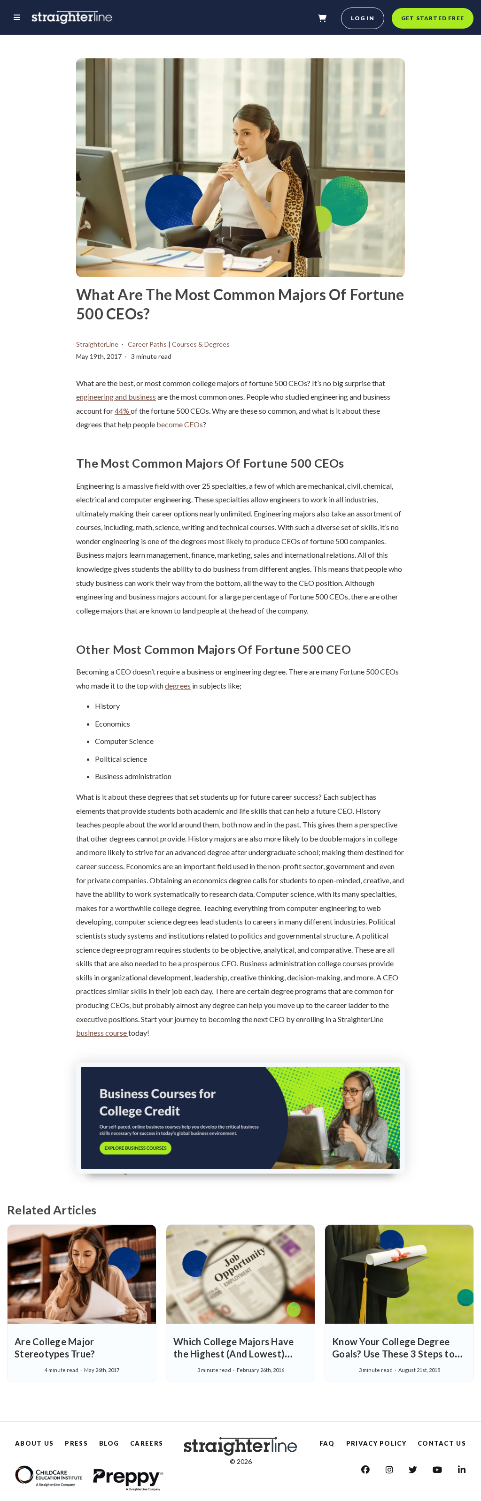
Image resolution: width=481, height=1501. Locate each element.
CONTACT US (442, 1443)
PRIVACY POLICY (376, 1443)
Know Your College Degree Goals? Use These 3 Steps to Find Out (393, 1354)
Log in (362, 18)
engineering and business (116, 396)
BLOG (109, 1443)
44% (123, 410)
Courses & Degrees (201, 344)
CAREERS (146, 1443)
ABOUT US (34, 1443)
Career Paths (147, 344)
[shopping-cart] (322, 18)
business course (102, 1032)
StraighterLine (97, 344)
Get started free (432, 18)
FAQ (327, 1443)
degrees (178, 685)
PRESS (76, 1443)
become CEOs (179, 424)
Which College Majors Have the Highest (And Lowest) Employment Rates (233, 1354)
